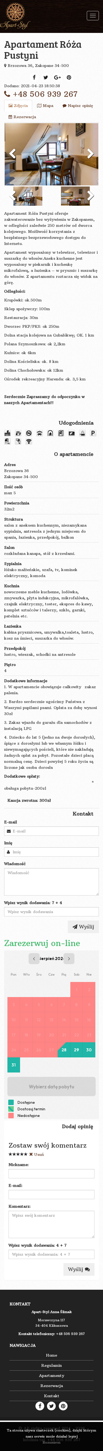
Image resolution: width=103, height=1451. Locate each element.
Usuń (38, 1154)
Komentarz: (20, 1206)
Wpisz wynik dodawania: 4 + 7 (37, 1245)
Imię (8, 842)
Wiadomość (15, 863)
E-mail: (16, 1185)
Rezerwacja (24, 116)
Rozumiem (51, 1442)
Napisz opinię (79, 105)
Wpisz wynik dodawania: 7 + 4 (33, 902)
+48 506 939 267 (43, 94)
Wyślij (85, 927)
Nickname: (19, 1164)
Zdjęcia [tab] (20, 105)
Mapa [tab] (47, 105)
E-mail (10, 822)
